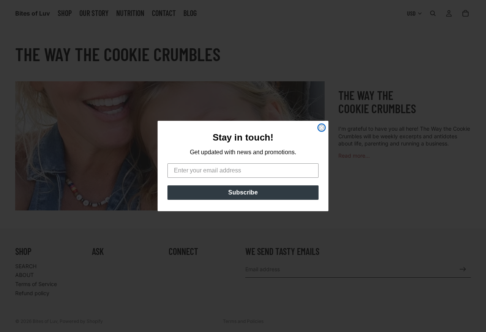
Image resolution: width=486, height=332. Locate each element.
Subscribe (243, 192)
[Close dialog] (321, 127)
